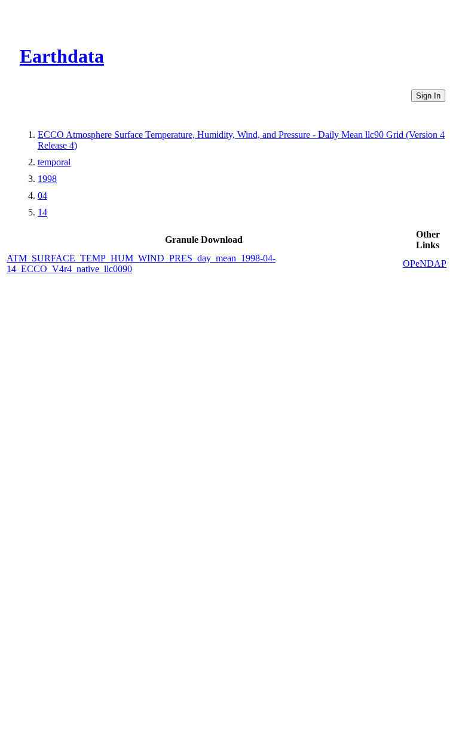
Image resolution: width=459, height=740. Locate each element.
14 (42, 212)
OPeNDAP (424, 263)
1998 (47, 179)
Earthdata (62, 56)
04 (42, 195)
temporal (54, 162)
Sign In (428, 95)
